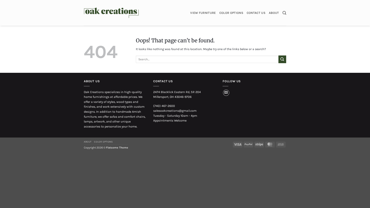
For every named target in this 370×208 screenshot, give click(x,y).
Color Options (231, 13)
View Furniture (203, 13)
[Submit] (282, 59)
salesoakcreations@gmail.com (175, 110)
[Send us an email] (226, 93)
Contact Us (256, 13)
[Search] (284, 13)
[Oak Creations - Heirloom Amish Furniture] (111, 13)
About (274, 13)
